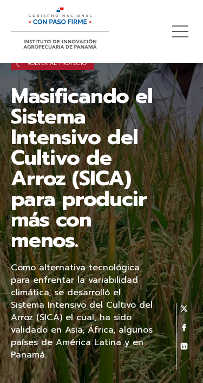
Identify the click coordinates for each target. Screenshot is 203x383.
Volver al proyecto (56, 63)
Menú (180, 31)
